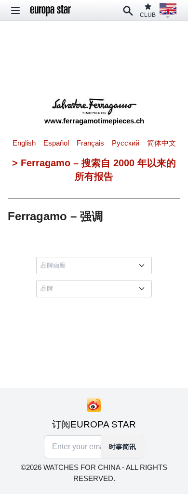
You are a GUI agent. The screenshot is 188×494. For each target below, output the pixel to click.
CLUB (148, 15)
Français (90, 143)
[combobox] (95, 265)
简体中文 (161, 143)
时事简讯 (122, 447)
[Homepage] (50, 10)
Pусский (125, 143)
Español (56, 143)
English (24, 143)
